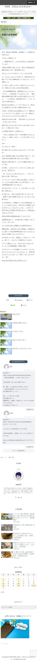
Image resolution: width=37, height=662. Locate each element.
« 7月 (2, 592)
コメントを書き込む (18, 450)
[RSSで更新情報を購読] (21, 497)
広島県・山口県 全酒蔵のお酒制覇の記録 (18, 18)
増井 (10, 366)
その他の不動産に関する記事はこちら (15, 260)
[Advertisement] (18, 279)
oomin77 (18, 484)
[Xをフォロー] (16, 497)
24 (3, 585)
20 (18, 583)
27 (18, 585)
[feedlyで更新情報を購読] (18, 497)
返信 (29, 409)
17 (3, 583)
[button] (24, 305)
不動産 (4, 22)
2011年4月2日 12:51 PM (29, 416)
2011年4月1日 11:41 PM (29, 370)
